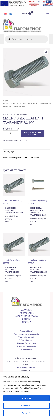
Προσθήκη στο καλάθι (32, 134)
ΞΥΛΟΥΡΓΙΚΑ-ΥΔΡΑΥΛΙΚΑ (26, 316)
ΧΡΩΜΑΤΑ (26, 322)
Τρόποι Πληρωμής (27, 340)
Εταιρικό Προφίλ (26, 331)
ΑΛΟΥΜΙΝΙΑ (26, 310)
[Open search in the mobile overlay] (26, 39)
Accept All (26, 398)
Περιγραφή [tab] (9, 152)
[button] (45, 51)
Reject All (26, 413)
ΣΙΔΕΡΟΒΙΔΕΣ (32, 104)
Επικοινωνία (26, 349)
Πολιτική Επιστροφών (26, 343)
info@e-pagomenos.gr (26, 367)
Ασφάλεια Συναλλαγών (26, 346)
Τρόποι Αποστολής (26, 337)
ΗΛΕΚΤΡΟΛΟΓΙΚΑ (26, 313)
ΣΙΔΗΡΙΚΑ (14, 104)
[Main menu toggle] (47, 13)
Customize (26, 406)
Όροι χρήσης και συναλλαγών (26, 334)
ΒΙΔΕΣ (22, 104)
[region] (26, 395)
